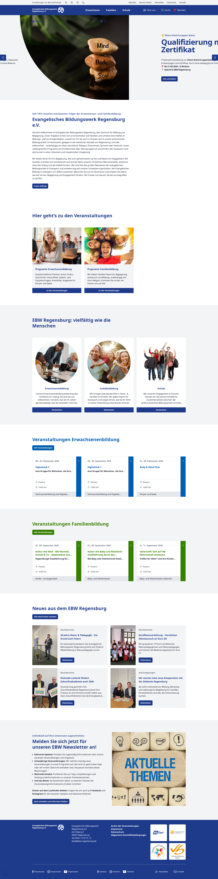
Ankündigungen (147, 672)
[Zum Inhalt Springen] (66, 2)
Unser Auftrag (40, 186)
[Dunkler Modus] (83, 2)
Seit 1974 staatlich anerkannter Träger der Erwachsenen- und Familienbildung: (76, 113)
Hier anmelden (40, 79)
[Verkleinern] (77, 2)
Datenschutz (117, 832)
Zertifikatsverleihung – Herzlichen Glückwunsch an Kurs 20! (158, 637)
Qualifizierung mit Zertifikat (65, 45)
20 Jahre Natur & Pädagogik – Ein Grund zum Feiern (79, 637)
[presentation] (94, 21)
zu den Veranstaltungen (56, 290)
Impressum (116, 829)
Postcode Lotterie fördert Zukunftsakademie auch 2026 (77, 679)
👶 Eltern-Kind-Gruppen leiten (49, 35)
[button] (5, 873)
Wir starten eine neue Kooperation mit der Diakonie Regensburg (161, 679)
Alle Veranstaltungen (43, 448)
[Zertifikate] (168, 842)
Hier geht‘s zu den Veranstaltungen (72, 215)
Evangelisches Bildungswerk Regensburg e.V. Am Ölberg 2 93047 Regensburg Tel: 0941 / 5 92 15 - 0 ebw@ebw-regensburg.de (85, 833)
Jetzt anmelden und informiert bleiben (51, 801)
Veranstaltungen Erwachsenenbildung (75, 439)
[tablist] (99, 21)
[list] (128, 830)
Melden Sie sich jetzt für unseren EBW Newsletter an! (64, 744)
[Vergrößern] (71, 2)
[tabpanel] (109, 57)
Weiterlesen (57, 410)
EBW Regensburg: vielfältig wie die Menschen (71, 323)
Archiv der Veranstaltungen (125, 826)
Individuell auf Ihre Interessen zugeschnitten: (58, 735)
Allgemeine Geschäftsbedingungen (128, 835)
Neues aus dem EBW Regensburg (69, 608)
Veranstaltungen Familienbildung (70, 524)
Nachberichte (67, 629)
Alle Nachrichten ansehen (45, 616)
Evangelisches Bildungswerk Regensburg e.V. (78, 122)
